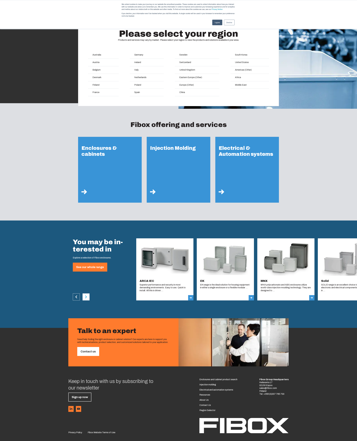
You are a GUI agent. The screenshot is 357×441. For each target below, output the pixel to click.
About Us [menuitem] (204, 400)
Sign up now (80, 397)
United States (242, 62)
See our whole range (90, 267)
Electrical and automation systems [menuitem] (216, 390)
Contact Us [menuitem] (205, 405)
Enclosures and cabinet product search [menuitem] (218, 379)
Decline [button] (229, 22)
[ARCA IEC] (164, 269)
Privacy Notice (217, 9)
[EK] (225, 269)
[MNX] (285, 269)
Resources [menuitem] (204, 395)
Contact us (88, 351)
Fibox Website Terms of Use (101, 432)
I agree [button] (217, 22)
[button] (76, 296)
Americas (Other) (243, 70)
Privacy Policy (75, 432)
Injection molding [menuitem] (207, 384)
